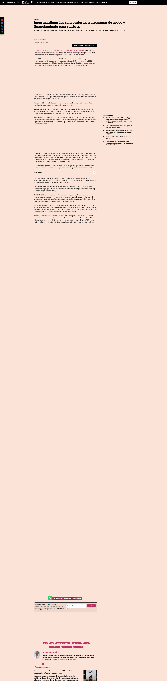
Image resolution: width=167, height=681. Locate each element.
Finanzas (44, 2)
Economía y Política (53, 2)
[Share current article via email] (1, 20)
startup (86, 643)
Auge (45, 643)
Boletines (91, 2)
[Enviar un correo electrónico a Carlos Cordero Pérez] (43, 664)
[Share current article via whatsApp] (1, 32)
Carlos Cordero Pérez (41, 39)
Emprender (70, 2)
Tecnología (77, 2)
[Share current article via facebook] (1, 23)
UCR (52, 643)
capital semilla (78, 646)
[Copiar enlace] (94, 172)
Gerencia (36, 19)
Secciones (10, 2)
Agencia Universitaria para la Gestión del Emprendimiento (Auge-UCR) (60, 50)
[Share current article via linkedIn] (1, 29)
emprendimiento (54, 646)
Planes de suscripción (101, 2)
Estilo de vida (84, 2)
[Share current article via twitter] (1, 26)
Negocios (39, 2)
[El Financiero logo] (25, 2)
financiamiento (67, 646)
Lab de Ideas (63, 2)
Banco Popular (77, 643)
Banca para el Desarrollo (63, 643)
